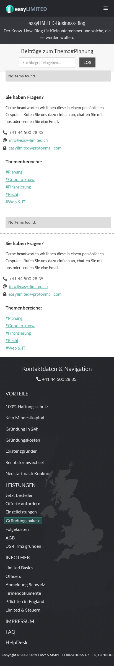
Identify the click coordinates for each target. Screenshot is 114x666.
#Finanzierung (18, 187)
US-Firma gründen (23, 546)
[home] (24, 7)
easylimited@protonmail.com (35, 148)
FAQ (10, 631)
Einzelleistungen (21, 511)
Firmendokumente (23, 593)
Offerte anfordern (23, 503)
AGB (10, 537)
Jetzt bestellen (19, 495)
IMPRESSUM (20, 621)
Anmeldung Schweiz (25, 584)
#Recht (12, 194)
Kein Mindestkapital (25, 417)
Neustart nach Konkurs (28, 473)
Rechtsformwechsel (25, 462)
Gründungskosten (23, 440)
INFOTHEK (18, 557)
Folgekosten (17, 529)
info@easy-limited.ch (28, 140)
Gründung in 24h (22, 429)
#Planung (14, 172)
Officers (13, 576)
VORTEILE (17, 393)
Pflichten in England (25, 601)
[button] (105, 8)
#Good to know (20, 179)
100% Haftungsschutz (27, 406)
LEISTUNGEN (21, 484)
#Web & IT (15, 201)
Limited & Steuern (23, 610)
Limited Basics (19, 567)
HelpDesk (16, 642)
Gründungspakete (23, 520)
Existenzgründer (21, 451)
